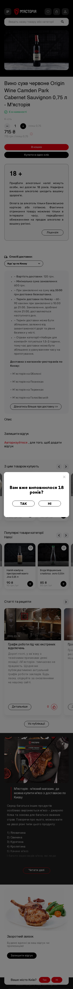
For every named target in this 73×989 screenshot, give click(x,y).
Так (23, 504)
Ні (49, 504)
